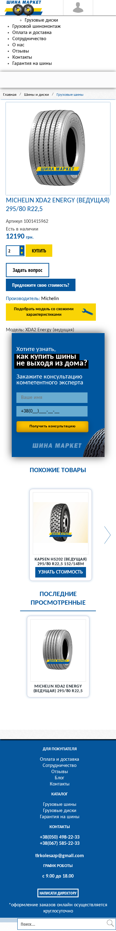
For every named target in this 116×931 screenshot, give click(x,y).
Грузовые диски (59, 810)
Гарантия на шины (59, 817)
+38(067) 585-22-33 (59, 843)
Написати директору (58, 893)
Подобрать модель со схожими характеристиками (44, 312)
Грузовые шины (59, 804)
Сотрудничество (59, 765)
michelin (50, 298)
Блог (59, 778)
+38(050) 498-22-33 (59, 837)
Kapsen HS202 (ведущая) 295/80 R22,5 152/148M (61, 561)
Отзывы (59, 771)
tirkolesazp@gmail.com (59, 855)
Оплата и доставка (59, 759)
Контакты (60, 784)
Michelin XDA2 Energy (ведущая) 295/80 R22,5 (58, 688)
